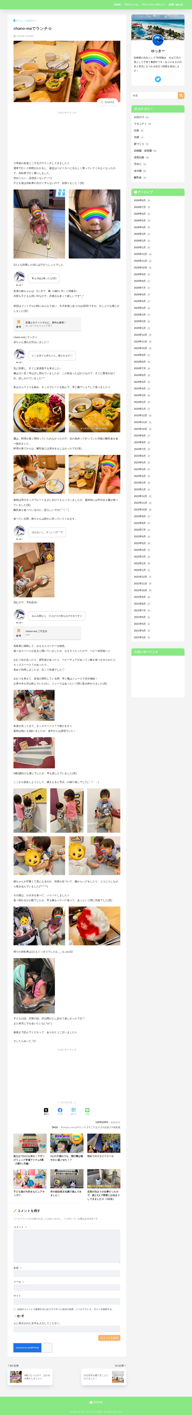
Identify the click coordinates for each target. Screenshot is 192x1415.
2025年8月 (142, 281)
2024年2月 (142, 402)
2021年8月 (142, 603)
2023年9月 (142, 435)
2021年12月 (142, 576)
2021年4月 (142, 630)
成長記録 (141, 157)
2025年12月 (142, 254)
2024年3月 (142, 395)
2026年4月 (142, 227)
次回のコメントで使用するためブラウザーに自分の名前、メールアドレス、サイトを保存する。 (65, 1309)
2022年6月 (142, 536)
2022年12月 (142, 496)
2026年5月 (142, 220)
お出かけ (115, 1122)
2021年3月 (142, 637)
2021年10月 (142, 590)
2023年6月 (142, 455)
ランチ (82, 1127)
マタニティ (142, 123)
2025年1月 (142, 328)
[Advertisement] (67, 137)
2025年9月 (142, 274)
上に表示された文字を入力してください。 (38, 1323)
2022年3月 (142, 556)
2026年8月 (142, 200)
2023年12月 (142, 415)
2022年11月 (142, 502)
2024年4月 (142, 388)
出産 (138, 130)
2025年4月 (142, 307)
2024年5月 (142, 381)
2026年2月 (142, 240)
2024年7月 (142, 368)
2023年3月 (142, 476)
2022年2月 (142, 563)
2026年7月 (142, 207)
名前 (18, 1267)
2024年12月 (142, 334)
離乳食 (140, 177)
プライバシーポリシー (154, 4)
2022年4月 (142, 549)
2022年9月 (142, 516)
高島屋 (116, 1127)
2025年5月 (142, 301)
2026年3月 (142, 233)
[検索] (181, 95)
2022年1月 (142, 570)
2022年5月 (142, 543)
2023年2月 (142, 482)
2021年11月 (142, 583)
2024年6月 (142, 375)
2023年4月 (142, 469)
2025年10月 (142, 267)
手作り (140, 164)
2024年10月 (142, 348)
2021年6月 (142, 617)
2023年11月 (142, 422)
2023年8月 (142, 442)
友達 (106, 1127)
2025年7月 (142, 287)
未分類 (140, 170)
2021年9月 (142, 597)
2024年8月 (142, 361)
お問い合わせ (176, 4)
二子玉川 (95, 1127)
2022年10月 (142, 509)
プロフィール (131, 4)
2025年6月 (142, 294)
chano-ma (68, 1127)
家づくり (141, 144)
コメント (20, 1227)
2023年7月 (142, 449)
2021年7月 (142, 610)
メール (19, 1281)
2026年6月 (142, 213)
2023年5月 (142, 462)
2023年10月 (142, 429)
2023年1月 (142, 489)
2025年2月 (142, 321)
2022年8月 (142, 523)
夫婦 (138, 137)
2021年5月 (142, 623)
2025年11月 (142, 260)
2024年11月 (142, 341)
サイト (17, 1295)
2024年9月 (142, 355)
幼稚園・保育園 (145, 150)
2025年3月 (142, 314)
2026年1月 (142, 247)
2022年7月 (142, 529)
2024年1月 (142, 408)
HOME (117, 4)
